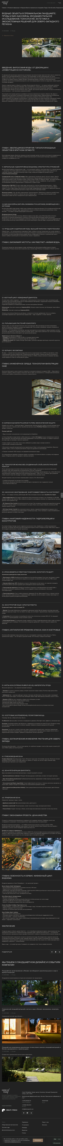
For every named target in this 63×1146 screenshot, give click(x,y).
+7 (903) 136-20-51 (26, 1105)
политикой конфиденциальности (13, 1141)
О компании (25, 1125)
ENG (59, 1139)
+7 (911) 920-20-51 (51, 3)
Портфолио (25, 1122)
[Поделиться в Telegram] (51, 951)
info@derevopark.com (27, 1109)
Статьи (24, 1133)
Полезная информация (13, 7)
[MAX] (27, 1112)
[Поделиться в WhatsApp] (55, 951)
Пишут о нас (45, 1122)
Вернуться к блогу (8, 35)
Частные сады (6, 1127)
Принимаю (38, 1140)
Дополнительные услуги (8, 1130)
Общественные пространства (10, 1125)
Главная (4, 7)
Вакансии (24, 1130)
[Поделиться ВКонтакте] (59, 951)
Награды (24, 1127)
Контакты (44, 1125)
